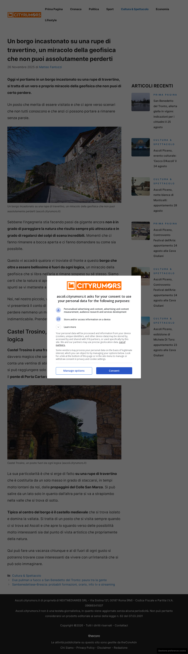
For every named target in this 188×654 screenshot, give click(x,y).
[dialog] (94, 327)
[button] (94, 327)
